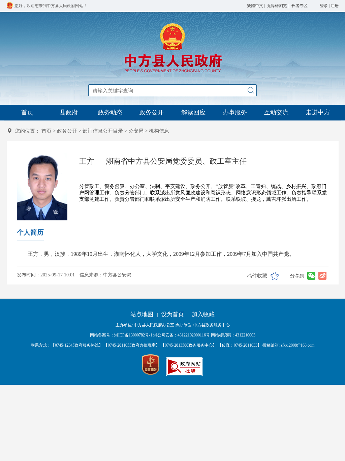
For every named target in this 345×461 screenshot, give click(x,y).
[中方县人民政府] (172, 72)
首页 (27, 112)
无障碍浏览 (277, 5)
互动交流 (276, 112)
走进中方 (318, 112)
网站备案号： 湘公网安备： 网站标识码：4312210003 (172, 335)
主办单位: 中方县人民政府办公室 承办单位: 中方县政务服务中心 (173, 325)
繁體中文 (255, 5)
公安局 (136, 131)
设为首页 (172, 314)
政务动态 (110, 112)
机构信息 (159, 131)
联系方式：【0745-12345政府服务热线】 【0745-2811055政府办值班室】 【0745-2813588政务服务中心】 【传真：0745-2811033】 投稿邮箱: (172, 345)
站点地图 (141, 314)
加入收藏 (203, 314)
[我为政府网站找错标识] (184, 374)
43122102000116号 (194, 335)
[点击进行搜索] (250, 90)
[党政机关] (151, 365)
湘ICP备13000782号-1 (133, 335)
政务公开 (151, 112)
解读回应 (193, 112)
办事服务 (235, 112)
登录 (324, 5)
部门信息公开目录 (103, 131)
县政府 (69, 112)
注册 (335, 5)
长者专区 (299, 5)
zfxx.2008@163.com (297, 345)
